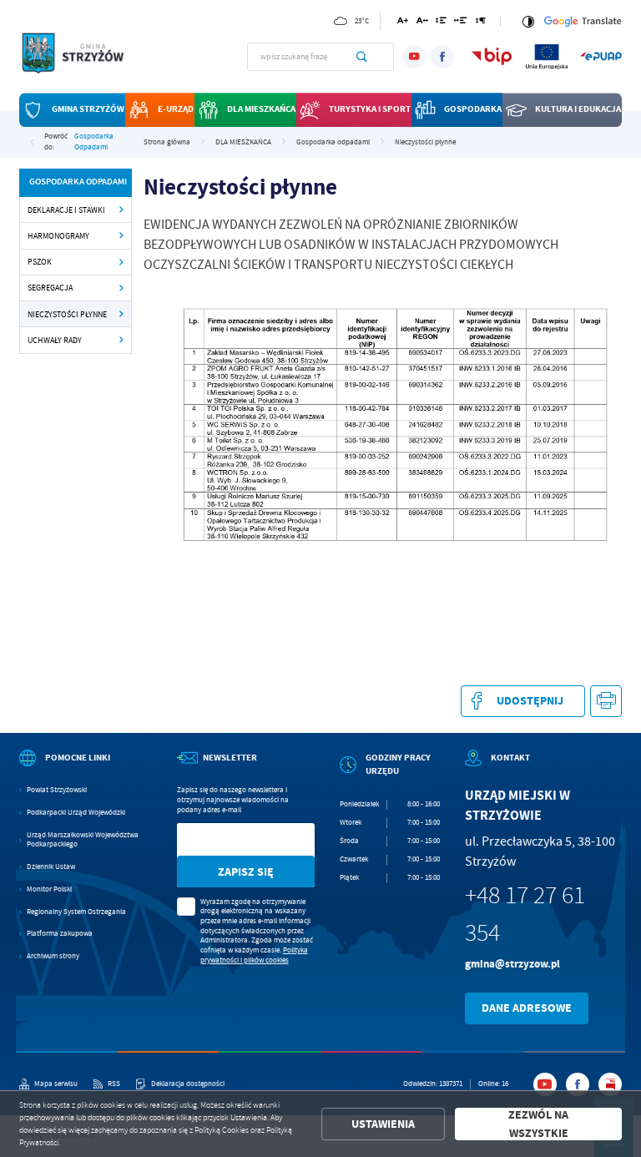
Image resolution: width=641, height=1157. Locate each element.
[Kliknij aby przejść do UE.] (547, 56)
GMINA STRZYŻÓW (88, 110)
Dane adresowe (527, 1008)
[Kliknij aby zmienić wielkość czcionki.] (403, 23)
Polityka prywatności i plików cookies (254, 955)
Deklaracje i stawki (66, 210)
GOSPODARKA (473, 110)
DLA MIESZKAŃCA (261, 110)
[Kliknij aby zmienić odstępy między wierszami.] (441, 23)
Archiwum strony (53, 956)
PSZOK (40, 261)
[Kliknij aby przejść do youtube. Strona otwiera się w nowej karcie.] (414, 56)
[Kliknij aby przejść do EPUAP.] (601, 56)
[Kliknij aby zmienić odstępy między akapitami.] (480, 23)
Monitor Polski (49, 889)
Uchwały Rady (55, 340)
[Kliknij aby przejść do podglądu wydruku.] (606, 701)
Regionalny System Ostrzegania (76, 912)
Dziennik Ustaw (51, 867)
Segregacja (50, 287)
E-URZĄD (176, 110)
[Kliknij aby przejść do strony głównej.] (79, 55)
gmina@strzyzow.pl (512, 964)
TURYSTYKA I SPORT (370, 110)
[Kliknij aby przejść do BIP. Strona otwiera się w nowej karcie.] (491, 56)
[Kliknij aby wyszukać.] (362, 56)
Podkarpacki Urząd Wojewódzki (76, 812)
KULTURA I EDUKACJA (578, 110)
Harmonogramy (58, 235)
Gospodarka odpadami (94, 142)
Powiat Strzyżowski (57, 790)
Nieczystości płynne (67, 314)
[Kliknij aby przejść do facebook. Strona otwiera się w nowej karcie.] (442, 56)
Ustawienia (383, 1124)
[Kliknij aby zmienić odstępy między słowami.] (461, 23)
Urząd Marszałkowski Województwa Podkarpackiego (83, 840)
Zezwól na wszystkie (538, 1124)
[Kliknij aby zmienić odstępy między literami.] (422, 23)
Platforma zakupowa (60, 933)
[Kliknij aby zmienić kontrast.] (528, 21)
